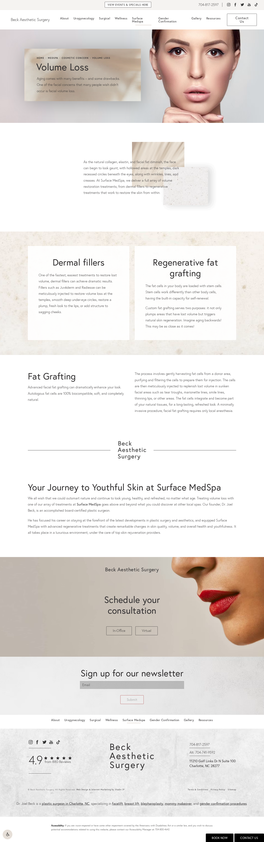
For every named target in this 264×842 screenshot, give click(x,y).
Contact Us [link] (242, 20)
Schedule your (132, 605)
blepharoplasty (152, 803)
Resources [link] (213, 18)
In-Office (119, 630)
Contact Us (249, 838)
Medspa (53, 58)
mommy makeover (178, 803)
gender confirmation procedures (223, 803)
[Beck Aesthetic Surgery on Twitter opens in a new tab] (242, 5)
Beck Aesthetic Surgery (30, 19)
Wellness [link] (121, 18)
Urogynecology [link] (83, 18)
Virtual (146, 630)
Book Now (220, 838)
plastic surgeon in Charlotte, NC (65, 803)
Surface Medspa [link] (137, 19)
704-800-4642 (162, 829)
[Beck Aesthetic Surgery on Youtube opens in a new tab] (249, 5)
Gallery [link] (196, 18)
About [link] (64, 18)
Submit (132, 699)
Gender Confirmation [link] (167, 19)
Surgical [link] (104, 18)
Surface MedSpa (89, 504)
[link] (208, 4)
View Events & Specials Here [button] (128, 4)
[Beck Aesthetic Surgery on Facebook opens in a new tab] (235, 5)
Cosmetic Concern (75, 58)
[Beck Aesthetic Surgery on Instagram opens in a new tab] (228, 5)
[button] (7, 834)
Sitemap (232, 789)
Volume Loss (101, 58)
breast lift (131, 803)
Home (40, 58)
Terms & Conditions (198, 789)
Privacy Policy (218, 789)
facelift (117, 803)
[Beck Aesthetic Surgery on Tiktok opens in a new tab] (256, 5)
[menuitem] (228, 5)
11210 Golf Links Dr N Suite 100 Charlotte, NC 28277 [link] (212, 763)
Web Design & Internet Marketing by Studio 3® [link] (100, 789)
